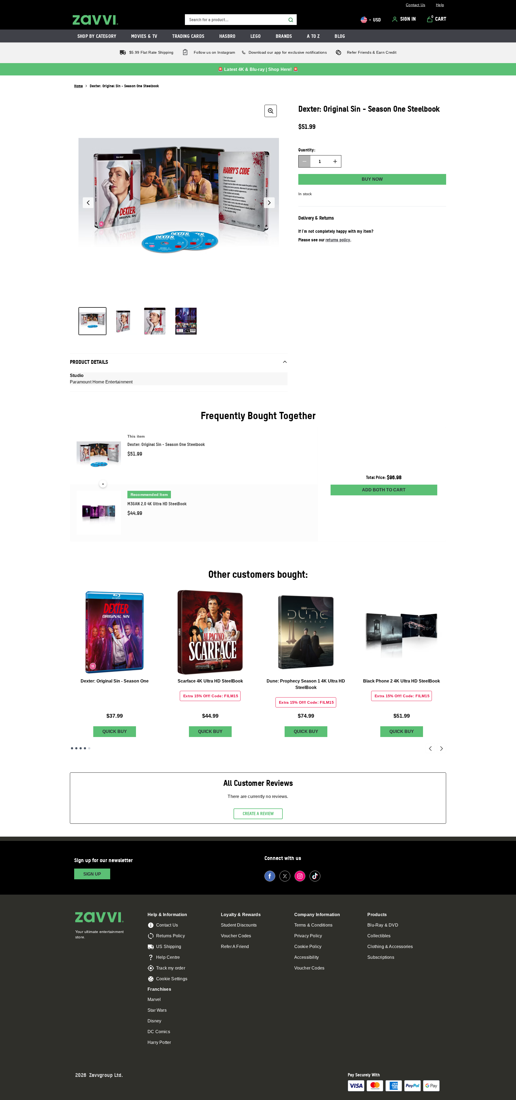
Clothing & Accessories (390, 946)
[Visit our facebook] (269, 876)
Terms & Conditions (313, 925)
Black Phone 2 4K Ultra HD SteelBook (401, 681)
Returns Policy (170, 936)
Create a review (258, 813)
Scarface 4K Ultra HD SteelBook (210, 681)
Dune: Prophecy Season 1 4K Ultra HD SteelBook (306, 684)
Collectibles (378, 936)
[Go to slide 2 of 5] (76, 748)
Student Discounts (239, 925)
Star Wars (157, 1010)
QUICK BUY (114, 731)
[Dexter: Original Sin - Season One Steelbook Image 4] (186, 321)
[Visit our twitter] (285, 876)
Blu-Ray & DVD (382, 925)
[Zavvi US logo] (95, 20)
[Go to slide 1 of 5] (72, 748)
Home (78, 86)
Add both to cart (384, 490)
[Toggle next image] (269, 202)
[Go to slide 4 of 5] (85, 748)
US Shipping (168, 946)
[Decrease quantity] (304, 161)
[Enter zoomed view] (270, 111)
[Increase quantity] (335, 161)
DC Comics (159, 1031)
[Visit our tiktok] (315, 876)
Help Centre (168, 957)
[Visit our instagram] (300, 876)
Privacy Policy (308, 936)
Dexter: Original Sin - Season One (115, 681)
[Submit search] (290, 20)
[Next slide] (441, 748)
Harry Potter (159, 1042)
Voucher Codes (236, 936)
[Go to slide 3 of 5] (81, 748)
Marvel (154, 999)
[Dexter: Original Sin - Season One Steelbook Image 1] (92, 321)
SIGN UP (92, 874)
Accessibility (306, 957)
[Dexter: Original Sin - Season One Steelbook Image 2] (124, 321)
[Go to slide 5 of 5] (89, 748)
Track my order (170, 968)
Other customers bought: (258, 574)
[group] (178, 203)
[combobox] (241, 19)
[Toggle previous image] (88, 202)
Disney (154, 1021)
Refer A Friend (235, 946)
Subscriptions (380, 957)
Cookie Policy (308, 946)
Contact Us (167, 925)
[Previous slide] (430, 748)
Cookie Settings (171, 978)
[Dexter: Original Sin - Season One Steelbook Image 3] (155, 321)
